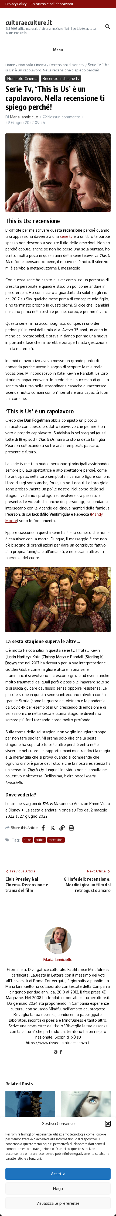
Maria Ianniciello (24, 117)
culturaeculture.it (28, 22)
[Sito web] (55, 1052)
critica (40, 840)
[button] (108, 1123)
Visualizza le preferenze (58, 1203)
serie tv (67, 236)
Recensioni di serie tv (66, 65)
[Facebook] (61, 1052)
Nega (58, 1188)
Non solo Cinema (32, 65)
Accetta (58, 1173)
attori (28, 840)
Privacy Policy (15, 4)
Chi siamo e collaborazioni (51, 4)
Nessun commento (63, 117)
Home (10, 65)
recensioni (56, 840)
